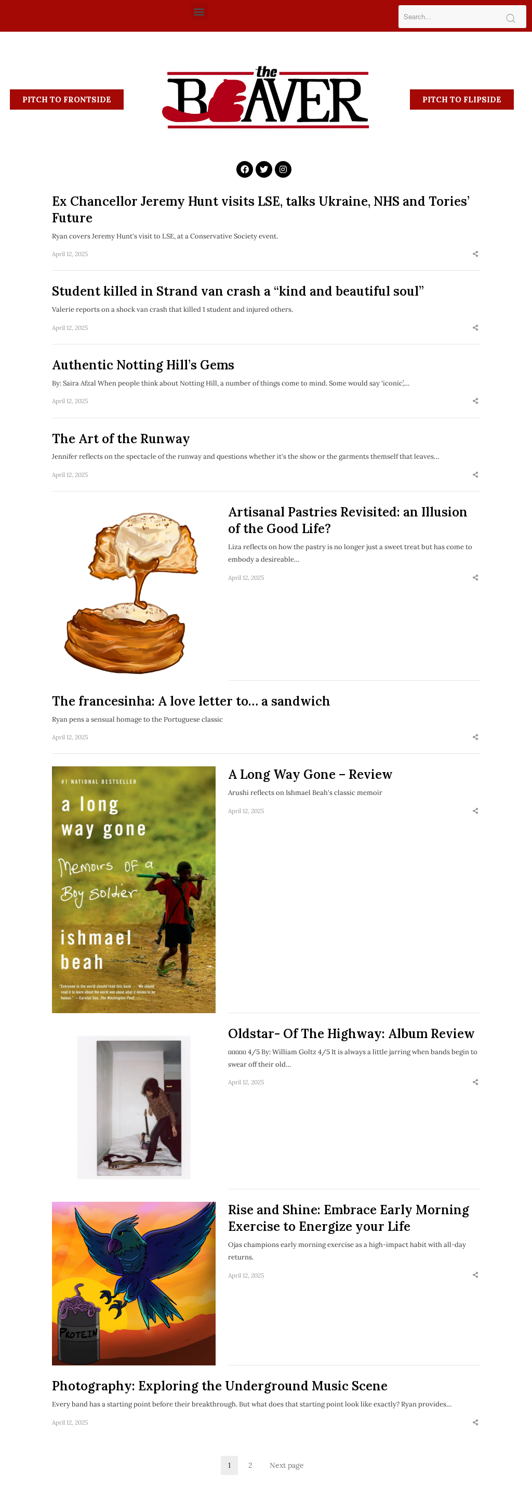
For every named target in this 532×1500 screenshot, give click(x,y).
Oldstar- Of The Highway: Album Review (351, 1034)
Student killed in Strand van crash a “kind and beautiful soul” (238, 291)
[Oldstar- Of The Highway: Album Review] (134, 1107)
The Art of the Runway (121, 439)
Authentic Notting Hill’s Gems (143, 365)
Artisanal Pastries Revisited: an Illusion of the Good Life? (348, 520)
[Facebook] (244, 169)
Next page (287, 1465)
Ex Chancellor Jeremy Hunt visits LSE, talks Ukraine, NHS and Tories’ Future (261, 209)
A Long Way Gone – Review (310, 774)
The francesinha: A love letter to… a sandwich (191, 701)
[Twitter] (264, 169)
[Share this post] (475, 254)
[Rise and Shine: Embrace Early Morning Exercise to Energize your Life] (134, 1283)
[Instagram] (283, 169)
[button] (199, 11)
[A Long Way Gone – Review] (134, 889)
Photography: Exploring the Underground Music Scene (220, 1386)
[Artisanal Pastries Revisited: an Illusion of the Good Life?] (134, 592)
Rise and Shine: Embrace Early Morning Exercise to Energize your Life (348, 1218)
